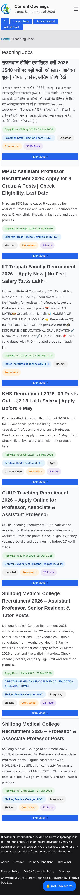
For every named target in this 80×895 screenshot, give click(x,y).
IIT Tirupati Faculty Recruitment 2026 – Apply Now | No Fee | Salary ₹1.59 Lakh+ (38, 274)
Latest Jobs (21, 21)
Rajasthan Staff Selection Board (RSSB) (28, 137)
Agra (52, 463)
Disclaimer (64, 861)
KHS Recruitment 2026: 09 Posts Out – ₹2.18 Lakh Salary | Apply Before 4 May (40, 401)
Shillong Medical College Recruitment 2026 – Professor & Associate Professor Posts (39, 731)
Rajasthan (65, 137)
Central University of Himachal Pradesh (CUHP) (34, 563)
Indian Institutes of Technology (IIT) (27, 363)
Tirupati (60, 363)
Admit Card (12, 27)
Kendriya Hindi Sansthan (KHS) (24, 463)
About (5, 861)
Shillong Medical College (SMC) (24, 694)
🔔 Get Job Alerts (59, 886)
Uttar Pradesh (13, 471)
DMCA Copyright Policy (39, 871)
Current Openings (32, 6)
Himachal (10, 572)
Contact (18, 861)
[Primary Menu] (76, 9)
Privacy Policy (10, 871)
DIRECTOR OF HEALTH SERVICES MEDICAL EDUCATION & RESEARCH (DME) (39, 683)
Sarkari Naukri (45, 21)
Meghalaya (56, 694)
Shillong (9, 702)
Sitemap (64, 871)
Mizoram (10, 245)
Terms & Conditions (40, 861)
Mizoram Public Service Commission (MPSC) (32, 236)
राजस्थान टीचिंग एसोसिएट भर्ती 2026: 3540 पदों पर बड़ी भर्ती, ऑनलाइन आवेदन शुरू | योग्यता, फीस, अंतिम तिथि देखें (38, 70)
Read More (38, 156)
